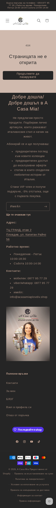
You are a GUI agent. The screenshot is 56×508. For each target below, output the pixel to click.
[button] (7, 20)
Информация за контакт (29, 495)
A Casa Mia (23, 469)
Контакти (12, 383)
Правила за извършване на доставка (29, 490)
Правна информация (30, 501)
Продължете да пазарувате (28, 75)
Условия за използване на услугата (30, 484)
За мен (10, 391)
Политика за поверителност (30, 479)
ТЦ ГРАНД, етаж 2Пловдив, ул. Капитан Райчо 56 (26, 234)
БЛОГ (10, 399)
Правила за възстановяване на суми (33, 473)
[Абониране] (45, 206)
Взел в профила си (18, 407)
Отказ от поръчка (17, 415)
